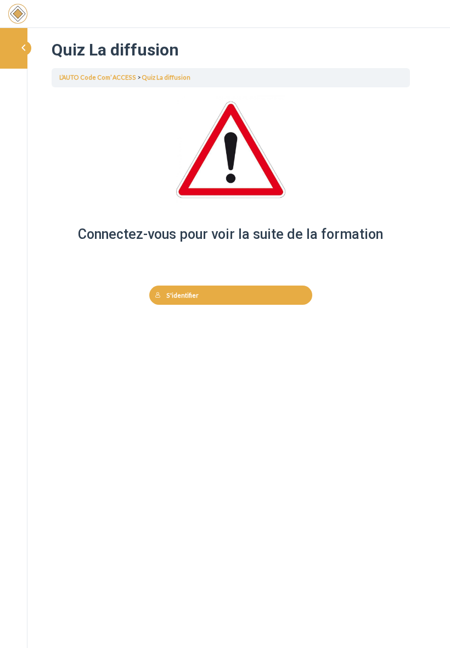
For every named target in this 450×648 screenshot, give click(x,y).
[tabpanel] (231, 228)
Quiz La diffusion (166, 77)
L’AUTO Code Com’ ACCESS (97, 77)
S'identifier (182, 295)
